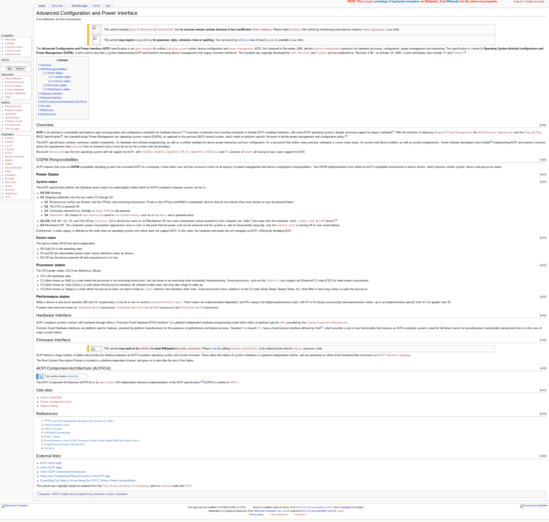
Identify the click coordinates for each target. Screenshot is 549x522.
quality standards (189, 348)
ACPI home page (51, 463)
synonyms (101, 221)
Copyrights (345, 507)
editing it (243, 40)
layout (297, 348)
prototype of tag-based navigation (397, 1)
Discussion (57, 6)
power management (241, 48)
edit (543, 124)
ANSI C (234, 382)
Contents (10, 43)
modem (302, 221)
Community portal (14, 82)
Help (7, 97)
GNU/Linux (212, 151)
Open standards (118, 494)
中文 (7, 197)
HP (444, 52)
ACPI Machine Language (394, 355)
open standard (143, 48)
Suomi (8, 186)
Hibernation (56, 215)
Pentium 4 (272, 280)
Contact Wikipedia (14, 89)
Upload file (10, 114)
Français (9, 149)
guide (271, 40)
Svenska (9, 189)
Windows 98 (56, 151)
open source (107, 382)
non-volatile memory (127, 215)
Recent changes (13, 85)
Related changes (14, 110)
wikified (145, 348)
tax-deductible (319, 511)
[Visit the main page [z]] (16, 16)
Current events (13, 50)
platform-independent (327, 48)
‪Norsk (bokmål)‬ (13, 167)
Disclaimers (300, 514)
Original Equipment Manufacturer (327, 322)
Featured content (14, 47)
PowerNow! (124, 307)
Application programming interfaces (84, 494)
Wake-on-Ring (49, 406)
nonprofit (331, 511)
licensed (166, 485)
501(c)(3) (306, 511)
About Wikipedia (13, 78)
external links (165, 29)
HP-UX (184, 151)
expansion (73, 376)
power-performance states (165, 302)
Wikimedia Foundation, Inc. (268, 511)
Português (10, 175)
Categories (44, 494)
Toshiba (321, 52)
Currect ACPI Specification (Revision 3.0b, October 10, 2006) (81, 421)
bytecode (77, 146)
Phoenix (458, 52)
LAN (311, 221)
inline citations (261, 29)
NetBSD (159, 151)
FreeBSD (147, 151)
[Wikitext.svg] (96, 348)
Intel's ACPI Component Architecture (63, 471)
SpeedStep (85, 307)
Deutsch (9, 138)
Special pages (12, 117)
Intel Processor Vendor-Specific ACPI (65, 444)
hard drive (160, 215)
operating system (177, 48)
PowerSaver (187, 307)
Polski (8, 171)
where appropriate (374, 29)
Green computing (51, 397)
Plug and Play (533, 132)
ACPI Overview (54, 428)
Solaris (248, 151)
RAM (107, 210)
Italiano (8, 160)
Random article (13, 54)
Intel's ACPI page (51, 467)
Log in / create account (529, 1)
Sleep (99, 210)
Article (42, 6)
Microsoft (303, 52)
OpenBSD (172, 151)
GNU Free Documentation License (314, 507)
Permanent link (13, 124)
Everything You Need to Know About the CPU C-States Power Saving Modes (88, 480)
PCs (259, 328)
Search (5, 60)
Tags (108, 6)
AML (283, 322)
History (96, 6)
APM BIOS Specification (58, 432)
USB (322, 221)
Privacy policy (256, 514)
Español (9, 141)
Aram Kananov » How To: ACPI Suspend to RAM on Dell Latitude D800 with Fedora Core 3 (93, 440)
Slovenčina (11, 182)
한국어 (8, 153)
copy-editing (143, 40)
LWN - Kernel (53, 436)
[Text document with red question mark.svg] (96, 29)
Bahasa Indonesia (14, 156)
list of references (142, 29)
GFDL (188, 485)
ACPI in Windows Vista (57, 425)
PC (227, 151)
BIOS (56, 494)
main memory (90, 215)
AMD (156, 307)
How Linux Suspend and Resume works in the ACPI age (75, 476)
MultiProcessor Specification (495, 132)
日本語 (8, 163)
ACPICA (50, 448)
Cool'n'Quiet (142, 307)
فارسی (8, 145)
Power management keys (56, 401)
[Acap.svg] (97, 40)
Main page (10, 39)
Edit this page (79, 6)
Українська (11, 193)
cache (148, 289)
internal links (244, 348)
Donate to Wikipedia (15, 93)
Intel (293, 52)
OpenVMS (197, 151)
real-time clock (286, 225)
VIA (201, 307)
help (214, 348)
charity (340, 511)
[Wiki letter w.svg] (41, 376)
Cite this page (12, 128)
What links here (13, 106)
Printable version (14, 121)
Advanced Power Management (452, 132)
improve (297, 29)
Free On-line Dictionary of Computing (125, 485)
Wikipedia (453, 1)
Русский (9, 178)
